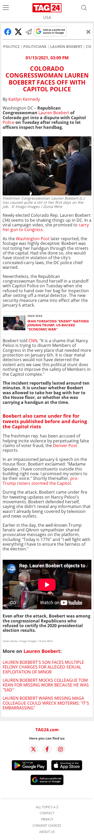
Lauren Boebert (66, 46)
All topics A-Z (47, 807)
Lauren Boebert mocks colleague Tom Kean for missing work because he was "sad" (46, 685)
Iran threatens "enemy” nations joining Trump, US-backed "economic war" (58, 325)
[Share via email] (29, 32)
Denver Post (65, 445)
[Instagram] (60, 749)
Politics (11, 46)
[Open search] (84, 7)
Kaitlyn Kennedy (24, 99)
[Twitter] (33, 749)
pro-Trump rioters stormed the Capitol (41, 480)
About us (47, 832)
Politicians (34, 46)
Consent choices (47, 826)
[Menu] (6, 8)
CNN (32, 340)
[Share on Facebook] (8, 32)
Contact (47, 813)
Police (8, 122)
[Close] (88, 32)
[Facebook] (47, 749)
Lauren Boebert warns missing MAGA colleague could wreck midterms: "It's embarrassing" (46, 703)
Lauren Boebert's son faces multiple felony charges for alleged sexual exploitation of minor (43, 667)
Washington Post (33, 238)
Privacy (47, 819)
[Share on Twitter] (18, 32)
